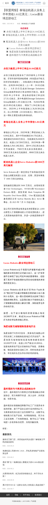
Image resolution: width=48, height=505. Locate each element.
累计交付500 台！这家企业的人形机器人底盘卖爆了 (24, 485)
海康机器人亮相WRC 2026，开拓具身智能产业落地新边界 (23, 452)
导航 (16, 495)
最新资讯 (7, 434)
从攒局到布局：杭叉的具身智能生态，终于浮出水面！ (23, 475)
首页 (8, 495)
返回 (7, 3)
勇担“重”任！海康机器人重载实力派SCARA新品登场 (23, 463)
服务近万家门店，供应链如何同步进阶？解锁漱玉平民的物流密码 (24, 440)
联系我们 (38, 495)
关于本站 (26, 495)
